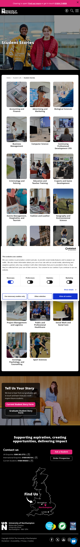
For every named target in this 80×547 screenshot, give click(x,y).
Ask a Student (61, 451)
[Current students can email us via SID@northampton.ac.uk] (31, 460)
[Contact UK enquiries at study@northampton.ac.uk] (28, 454)
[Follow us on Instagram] (69, 539)
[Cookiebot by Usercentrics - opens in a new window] (68, 249)
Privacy (23, 541)
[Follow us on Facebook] (51, 539)
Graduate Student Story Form (20, 411)
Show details (69, 290)
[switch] (30, 282)
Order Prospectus (61, 458)
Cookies (31, 541)
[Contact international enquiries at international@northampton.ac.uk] (36, 457)
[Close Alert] (77, 2)
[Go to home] (10, 11)
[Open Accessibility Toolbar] (66, 10)
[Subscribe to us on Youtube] (63, 539)
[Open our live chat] (73, 541)
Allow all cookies (65, 296)
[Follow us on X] (57, 539)
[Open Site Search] (71, 10)
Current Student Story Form (20, 404)
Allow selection (40, 296)
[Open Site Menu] (77, 10)
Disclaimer (5, 541)
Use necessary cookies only (15, 296)
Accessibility (15, 541)
